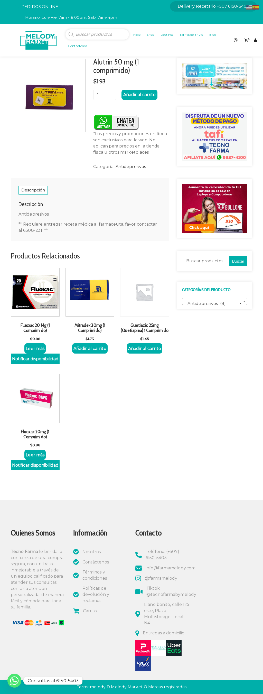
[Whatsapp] (14, 681)
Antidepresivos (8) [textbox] (213, 303)
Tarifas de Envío (191, 34)
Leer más (35, 348)
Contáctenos (77, 46)
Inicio (136, 34)
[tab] (33, 190)
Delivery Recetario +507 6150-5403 (213, 6)
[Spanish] (255, 6)
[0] (246, 40)
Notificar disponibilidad (35, 358)
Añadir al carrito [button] (89, 348)
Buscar (238, 261)
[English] (249, 6)
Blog (212, 34)
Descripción (33, 190)
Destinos (167, 34)
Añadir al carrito (139, 94)
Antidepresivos (131, 166)
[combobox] (214, 301)
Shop (150, 34)
